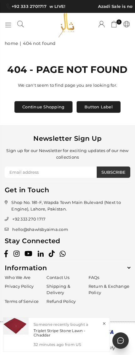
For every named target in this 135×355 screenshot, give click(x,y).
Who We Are (18, 277)
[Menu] (8, 25)
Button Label (98, 106)
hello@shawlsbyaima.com (40, 229)
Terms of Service (22, 301)
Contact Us (57, 277)
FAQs (94, 277)
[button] (114, 25)
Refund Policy (61, 301)
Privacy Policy (19, 286)
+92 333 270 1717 (29, 218)
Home (11, 43)
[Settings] (125, 25)
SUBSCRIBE (113, 172)
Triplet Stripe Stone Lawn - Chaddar (59, 332)
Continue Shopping (43, 106)
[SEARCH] (20, 25)
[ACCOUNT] (101, 25)
